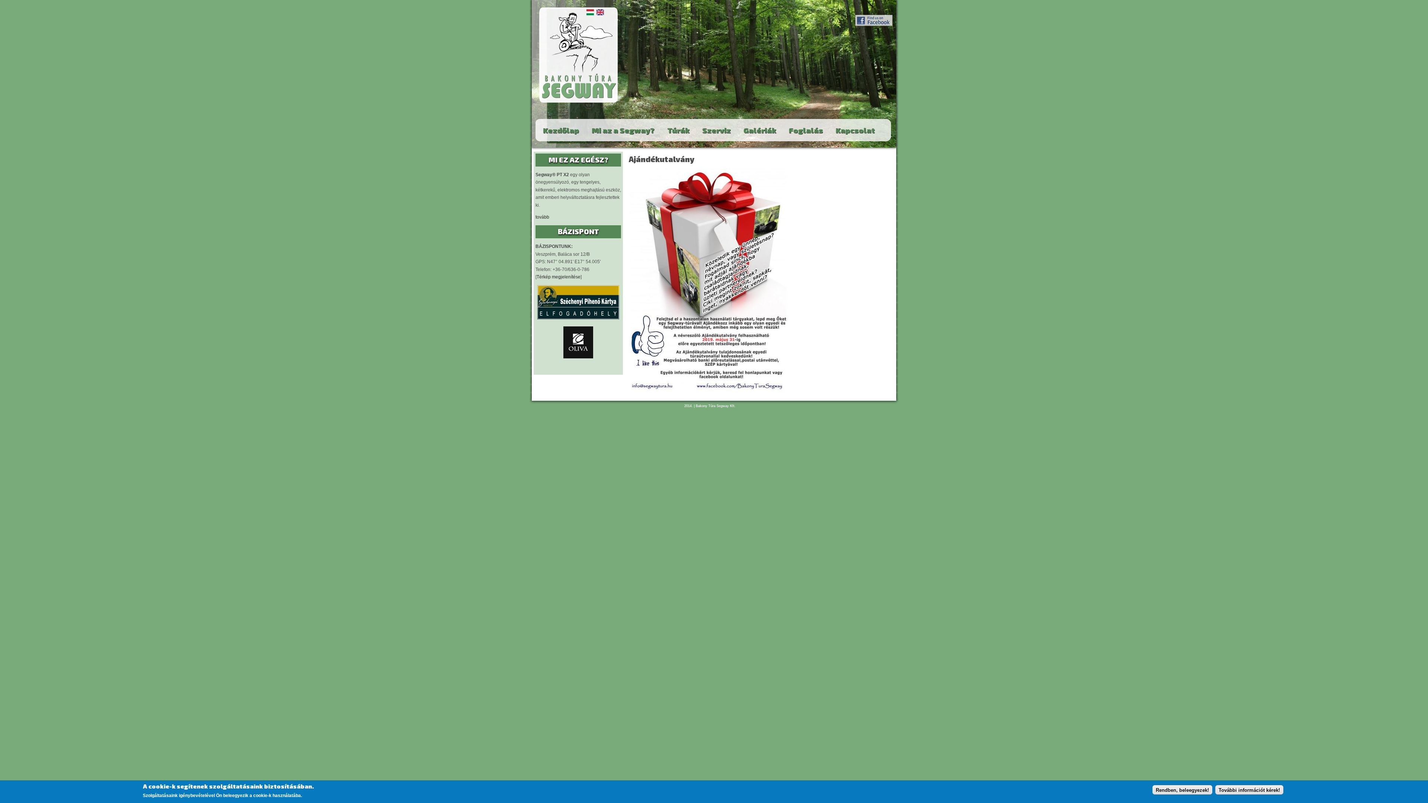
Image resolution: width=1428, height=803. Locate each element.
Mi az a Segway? (623, 130)
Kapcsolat (855, 130)
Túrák (678, 130)
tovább (542, 217)
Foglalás (806, 130)
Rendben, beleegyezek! (1182, 790)
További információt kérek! (1249, 790)
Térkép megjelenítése (558, 277)
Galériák (759, 130)
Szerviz (716, 130)
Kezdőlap (561, 130)
